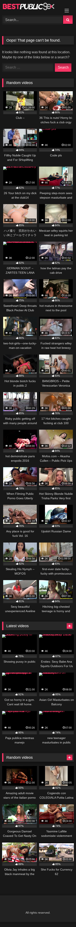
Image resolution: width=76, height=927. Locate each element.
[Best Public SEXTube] (31, 7)
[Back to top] (63, 914)
